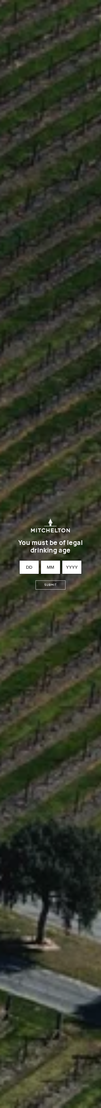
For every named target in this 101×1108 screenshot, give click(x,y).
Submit (50, 585)
